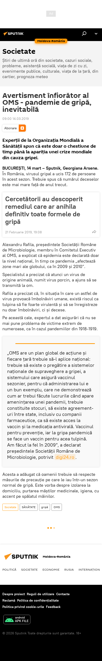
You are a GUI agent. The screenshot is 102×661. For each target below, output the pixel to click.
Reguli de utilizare (40, 594)
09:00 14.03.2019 (15, 119)
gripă (44, 507)
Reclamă (8, 600)
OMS (57, 507)
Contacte (63, 594)
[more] (94, 231)
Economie (51, 569)
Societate (10, 507)
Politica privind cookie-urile (23, 607)
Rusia (69, 569)
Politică (9, 569)
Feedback (53, 607)
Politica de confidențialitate (38, 600)
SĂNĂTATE (29, 507)
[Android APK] (17, 620)
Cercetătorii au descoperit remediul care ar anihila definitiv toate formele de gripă (44, 210)
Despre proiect (13, 594)
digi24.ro (65, 457)
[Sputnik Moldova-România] (14, 35)
